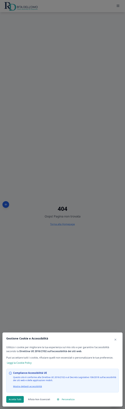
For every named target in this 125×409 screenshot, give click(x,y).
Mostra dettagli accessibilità (27, 386)
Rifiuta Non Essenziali (39, 399)
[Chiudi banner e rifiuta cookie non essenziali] (115, 339)
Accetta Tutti (15, 399)
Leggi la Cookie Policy (19, 362)
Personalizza (68, 399)
